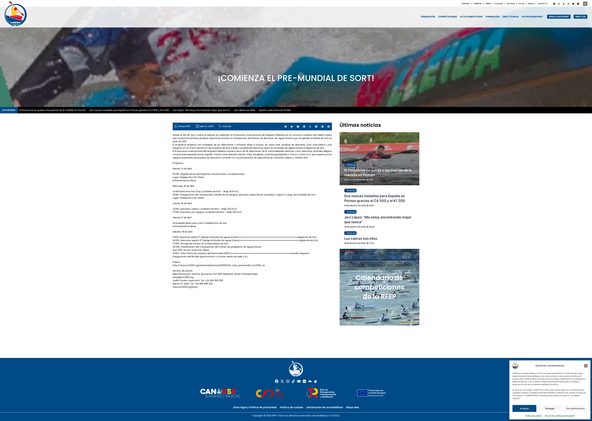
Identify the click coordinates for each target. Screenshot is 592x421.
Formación (492, 16)
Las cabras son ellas (244, 110)
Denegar (550, 408)
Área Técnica (510, 16)
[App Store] (315, 381)
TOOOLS (335, 415)
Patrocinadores (532, 16)
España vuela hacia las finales (275, 110)
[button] (585, 365)
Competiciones (447, 16)
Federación (428, 16)
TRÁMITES (478, 3)
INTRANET (466, 3)
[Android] (310, 381)
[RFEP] (18, 13)
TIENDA (488, 3)
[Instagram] (568, 4)
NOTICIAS (511, 3)
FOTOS (521, 3)
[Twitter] (559, 4)
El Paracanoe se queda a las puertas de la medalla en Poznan (53, 110)
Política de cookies (533, 415)
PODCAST (499, 3)
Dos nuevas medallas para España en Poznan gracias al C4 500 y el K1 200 (129, 110)
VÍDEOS (531, 3)
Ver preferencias (575, 408)
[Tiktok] (293, 381)
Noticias (227, 126)
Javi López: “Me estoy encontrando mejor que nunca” (201, 110)
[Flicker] (578, 4)
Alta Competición (471, 16)
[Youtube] (573, 4)
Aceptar (524, 408)
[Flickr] (304, 381)
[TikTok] (564, 4)
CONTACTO (542, 3)
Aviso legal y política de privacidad (560, 415)
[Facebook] (554, 4)
